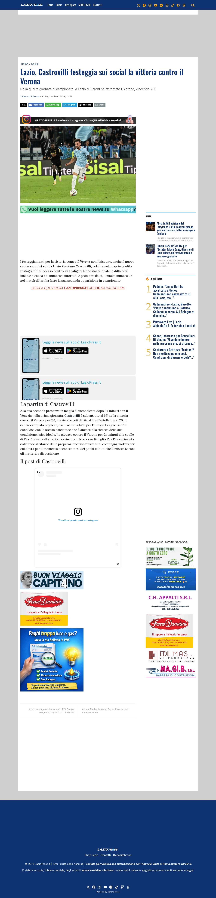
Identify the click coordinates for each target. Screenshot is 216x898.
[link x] (138, 5)
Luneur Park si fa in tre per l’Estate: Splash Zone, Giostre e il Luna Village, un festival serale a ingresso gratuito (175, 251)
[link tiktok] (173, 5)
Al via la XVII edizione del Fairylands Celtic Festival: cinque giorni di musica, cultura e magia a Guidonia (176, 228)
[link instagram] (150, 5)
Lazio (50, 5)
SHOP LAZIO (84, 5)
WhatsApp (54, 105)
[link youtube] (155, 5)
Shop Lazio (91, 855)
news (148, 216)
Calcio (59, 5)
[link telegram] (161, 5)
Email (101, 105)
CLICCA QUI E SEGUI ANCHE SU (77, 288)
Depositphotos (122, 855)
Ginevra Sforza (30, 96)
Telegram (71, 105)
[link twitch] (178, 5)
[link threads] (184, 5)
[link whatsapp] (167, 5)
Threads (87, 105)
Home (24, 63)
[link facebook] (144, 5)
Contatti (97, 5)
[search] (193, 5)
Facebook (37, 105)
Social (35, 63)
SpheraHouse (114, 892)
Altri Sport (70, 5)
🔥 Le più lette (154, 279)
